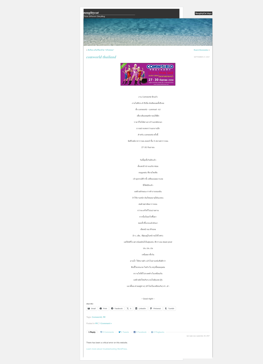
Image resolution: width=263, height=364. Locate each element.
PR (104, 317)
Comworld (97, 317)
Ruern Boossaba (201, 50)
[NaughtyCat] (148, 45)
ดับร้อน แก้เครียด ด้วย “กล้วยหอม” (101, 50)
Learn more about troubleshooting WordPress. (106, 349)
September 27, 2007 (202, 57)
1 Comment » (105, 323)
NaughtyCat (91, 12)
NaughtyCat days (203, 13)
